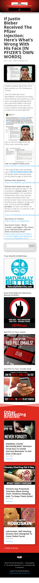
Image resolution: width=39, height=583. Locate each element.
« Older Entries (11, 548)
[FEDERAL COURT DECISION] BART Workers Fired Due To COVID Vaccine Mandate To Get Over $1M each (19, 448)
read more (9, 459)
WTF (26, 61)
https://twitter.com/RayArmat (17, 221)
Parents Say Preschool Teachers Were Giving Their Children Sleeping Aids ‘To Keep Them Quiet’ (19, 492)
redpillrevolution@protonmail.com (19, 573)
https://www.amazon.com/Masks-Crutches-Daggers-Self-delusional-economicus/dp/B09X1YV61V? (19, 236)
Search (31, 246)
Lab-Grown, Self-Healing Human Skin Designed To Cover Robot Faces (19, 534)
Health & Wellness (18, 61)
